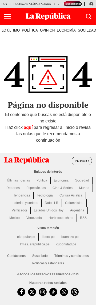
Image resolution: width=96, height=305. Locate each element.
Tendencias (21, 195)
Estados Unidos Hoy (48, 210)
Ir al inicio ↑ (82, 160)
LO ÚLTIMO (11, 30)
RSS (83, 218)
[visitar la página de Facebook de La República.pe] (21, 292)
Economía (61, 180)
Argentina (77, 210)
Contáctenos (16, 256)
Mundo (84, 188)
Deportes (13, 188)
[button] (7, 16)
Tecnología (45, 195)
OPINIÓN (47, 30)
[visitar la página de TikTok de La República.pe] (53, 292)
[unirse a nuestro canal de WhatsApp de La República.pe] (64, 292)
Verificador (19, 210)
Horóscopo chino (61, 218)
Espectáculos (36, 188)
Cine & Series (63, 188)
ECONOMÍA (66, 30)
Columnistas (74, 203)
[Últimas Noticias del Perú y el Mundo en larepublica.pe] (48, 16)
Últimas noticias (18, 180)
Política (42, 180)
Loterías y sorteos (25, 203)
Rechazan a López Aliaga (32, 3)
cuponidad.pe (66, 244)
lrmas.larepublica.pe (35, 244)
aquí (28, 127)
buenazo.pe (70, 237)
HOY (4, 3)
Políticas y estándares (48, 263)
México (14, 218)
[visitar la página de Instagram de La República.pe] (43, 292)
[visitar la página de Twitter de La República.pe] (32, 292)
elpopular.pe (26, 237)
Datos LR (51, 203)
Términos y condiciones (71, 256)
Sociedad (82, 180)
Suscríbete (40, 256)
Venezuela (34, 218)
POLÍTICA (30, 30)
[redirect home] (26, 160)
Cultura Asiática (70, 195)
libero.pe (48, 237)
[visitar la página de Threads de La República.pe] (75, 292)
